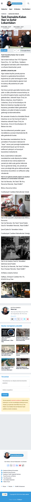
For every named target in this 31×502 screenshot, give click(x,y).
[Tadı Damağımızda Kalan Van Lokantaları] (23, 362)
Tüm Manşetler (7, 478)
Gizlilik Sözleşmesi (20, 486)
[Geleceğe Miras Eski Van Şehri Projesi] (8, 348)
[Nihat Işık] (5, 310)
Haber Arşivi (6, 481)
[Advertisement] (15, 432)
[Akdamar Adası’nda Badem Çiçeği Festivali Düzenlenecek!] (23, 332)
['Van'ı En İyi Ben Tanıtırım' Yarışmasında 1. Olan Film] (8, 332)
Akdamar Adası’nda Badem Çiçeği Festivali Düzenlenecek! (22, 339)
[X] (11, 465)
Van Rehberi (26, 9)
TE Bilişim (19, 499)
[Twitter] (18, 319)
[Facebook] (15, 319)
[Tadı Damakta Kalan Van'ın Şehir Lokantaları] (15, 39)
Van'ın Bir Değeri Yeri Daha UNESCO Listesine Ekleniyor (7, 369)
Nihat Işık (14, 309)
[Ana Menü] (2, 3)
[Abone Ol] (25, 50)
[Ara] (28, 4)
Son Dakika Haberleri (9, 479)
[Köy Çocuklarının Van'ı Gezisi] (23, 348)
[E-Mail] (12, 319)
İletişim (10, 486)
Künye (4, 486)
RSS (5, 494)
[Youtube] (27, 319)
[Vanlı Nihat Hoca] (14, 3)
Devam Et (13, 316)
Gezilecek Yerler (13, 14)
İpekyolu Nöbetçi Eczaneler (10, 470)
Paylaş (5, 50)
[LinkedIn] (17, 465)
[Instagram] (21, 319)
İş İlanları (17, 9)
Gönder (5, 394)
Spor (10, 9)
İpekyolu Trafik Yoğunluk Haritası (12, 474)
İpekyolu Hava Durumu (9, 472)
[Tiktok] (23, 465)
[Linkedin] (24, 319)
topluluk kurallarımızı (16, 400)
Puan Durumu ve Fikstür (9, 476)
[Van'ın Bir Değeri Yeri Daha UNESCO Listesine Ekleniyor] (8, 362)
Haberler (4, 9)
